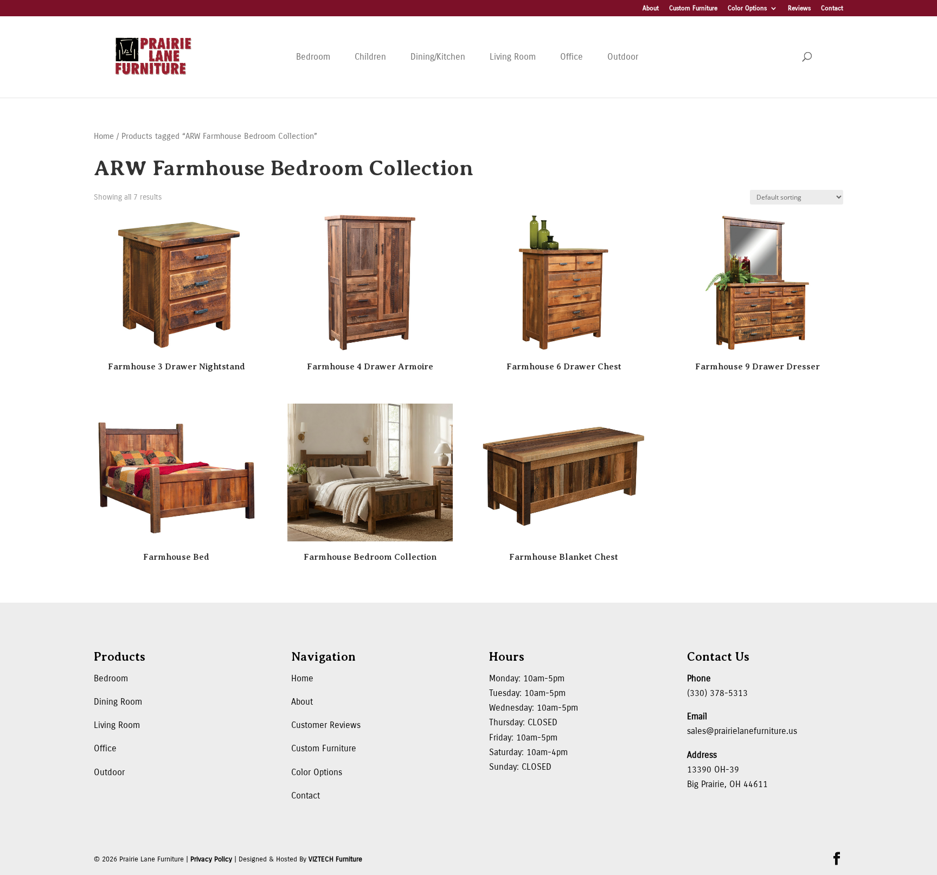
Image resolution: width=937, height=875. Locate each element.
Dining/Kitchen (437, 57)
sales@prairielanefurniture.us (742, 731)
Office (571, 57)
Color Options (747, 8)
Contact (832, 8)
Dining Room (118, 702)
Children (370, 57)
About (651, 8)
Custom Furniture (693, 8)
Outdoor (622, 57)
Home (104, 136)
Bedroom (313, 57)
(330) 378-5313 (717, 693)
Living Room (513, 57)
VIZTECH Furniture (335, 859)
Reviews (799, 8)
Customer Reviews (326, 725)
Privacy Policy (211, 859)
